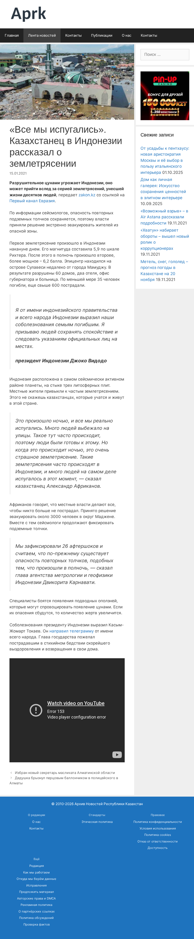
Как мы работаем (36, 872)
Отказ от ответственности (157, 841)
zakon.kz (87, 195)
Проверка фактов (36, 924)
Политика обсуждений (36, 918)
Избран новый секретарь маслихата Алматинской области (65, 773)
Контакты (73, 35)
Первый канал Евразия (32, 200)
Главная (12, 35)
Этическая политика (97, 822)
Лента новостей (42, 35)
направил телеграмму (71, 631)
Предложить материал (36, 892)
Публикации (101, 35)
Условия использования (158, 828)
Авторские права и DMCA (36, 898)
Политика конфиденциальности (157, 822)
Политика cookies (157, 835)
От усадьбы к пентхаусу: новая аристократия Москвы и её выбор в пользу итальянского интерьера (165, 160)
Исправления (36, 885)
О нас (126, 35)
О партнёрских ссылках (36, 911)
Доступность (158, 848)
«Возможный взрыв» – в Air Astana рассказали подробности (164, 217)
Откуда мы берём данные (36, 879)
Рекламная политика (36, 905)
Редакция (36, 866)
